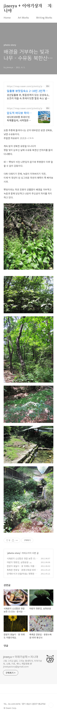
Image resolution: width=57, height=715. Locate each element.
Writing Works (44, 17)
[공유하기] (13, 540)
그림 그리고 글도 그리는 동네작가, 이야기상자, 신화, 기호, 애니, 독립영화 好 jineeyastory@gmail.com (22, 663)
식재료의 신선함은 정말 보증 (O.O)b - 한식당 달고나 (21, 560)
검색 (44, 6)
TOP (50, 705)
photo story (13, 552)
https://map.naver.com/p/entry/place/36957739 (25, 86)
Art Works (23, 17)
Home (7, 17)
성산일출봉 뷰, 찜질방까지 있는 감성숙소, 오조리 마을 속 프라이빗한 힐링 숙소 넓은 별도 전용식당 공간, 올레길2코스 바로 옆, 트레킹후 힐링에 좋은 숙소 (28, 96)
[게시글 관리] (17, 540)
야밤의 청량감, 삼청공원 (17, 562)
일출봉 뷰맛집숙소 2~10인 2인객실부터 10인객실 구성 (27, 91)
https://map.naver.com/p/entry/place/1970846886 (25, 108)
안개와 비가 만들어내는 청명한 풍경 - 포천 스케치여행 (22, 575)
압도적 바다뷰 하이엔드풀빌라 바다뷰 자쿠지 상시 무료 (19, 113)
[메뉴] (51, 6)
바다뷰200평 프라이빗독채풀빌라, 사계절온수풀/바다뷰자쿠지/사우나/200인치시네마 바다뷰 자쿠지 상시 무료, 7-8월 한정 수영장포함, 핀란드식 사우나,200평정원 (19, 118)
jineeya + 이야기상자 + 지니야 (28, 6)
